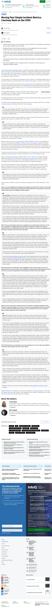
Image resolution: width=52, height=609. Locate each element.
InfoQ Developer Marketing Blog (7, 561)
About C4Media (5, 556)
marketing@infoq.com (5, 606)
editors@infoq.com (27, 602)
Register (42, 1)
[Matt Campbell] (2, 33)
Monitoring (25, 428)
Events (3, 547)
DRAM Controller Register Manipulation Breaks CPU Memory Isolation (10, 470)
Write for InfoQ (5, 549)
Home (3, 539)
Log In (3, 543)
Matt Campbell (6, 32)
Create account (5, 541)
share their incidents (38, 390)
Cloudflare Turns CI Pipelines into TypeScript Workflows (14, 450)
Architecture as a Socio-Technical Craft (31, 473)
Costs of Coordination (32, 143)
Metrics (11, 432)
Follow (48, 28)
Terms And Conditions (45, 603)
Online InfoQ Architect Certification (31, 548)
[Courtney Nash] (2, 28)
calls (27, 87)
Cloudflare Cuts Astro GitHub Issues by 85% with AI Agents (32, 470)
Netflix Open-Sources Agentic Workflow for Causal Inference (38, 443)
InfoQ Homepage (4, 11)
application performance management (31, 430)
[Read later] (8, 38)
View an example (13, 492)
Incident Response (20, 432)
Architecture (34, 428)
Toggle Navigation (2, 1)
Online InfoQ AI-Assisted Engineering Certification (32, 560)
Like (4, 38)
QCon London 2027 (33, 570)
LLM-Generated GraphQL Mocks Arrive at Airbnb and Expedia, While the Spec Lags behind (10, 478)
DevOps (12, 422)
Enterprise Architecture (15, 428)
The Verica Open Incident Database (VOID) (11, 70)
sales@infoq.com (15, 602)
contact (9, 393)
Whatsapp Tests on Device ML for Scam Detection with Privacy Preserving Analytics (32, 477)
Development (6, 466)
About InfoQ (4, 553)
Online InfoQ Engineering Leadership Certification (31, 554)
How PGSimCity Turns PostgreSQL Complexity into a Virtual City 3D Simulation (13, 445)
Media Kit (3, 558)
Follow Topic (45, 421)
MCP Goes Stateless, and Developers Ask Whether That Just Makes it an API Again (14, 448)
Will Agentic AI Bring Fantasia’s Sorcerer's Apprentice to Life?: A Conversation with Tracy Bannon (39, 456)
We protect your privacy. (6, 532)
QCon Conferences (5, 545)
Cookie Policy (37, 604)
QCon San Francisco (33, 564)
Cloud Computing (30, 432)
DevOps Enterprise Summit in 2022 (18, 256)
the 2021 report (29, 84)
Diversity (3, 564)
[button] (12, 530)
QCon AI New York (32, 567)
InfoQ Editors (4, 551)
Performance (45, 430)
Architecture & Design (30, 466)
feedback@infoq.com (5, 602)
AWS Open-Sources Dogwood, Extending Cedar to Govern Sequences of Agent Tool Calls (14, 453)
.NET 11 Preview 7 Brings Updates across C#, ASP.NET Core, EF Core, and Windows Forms (39, 453)
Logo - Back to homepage (7, 1)
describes (29, 104)
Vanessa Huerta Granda (11, 156)
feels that (34, 156)
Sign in (48, 1)
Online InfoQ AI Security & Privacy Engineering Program (32, 543)
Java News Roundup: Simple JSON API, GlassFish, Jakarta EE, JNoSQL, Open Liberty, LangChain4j (39, 450)
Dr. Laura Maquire (20, 141)
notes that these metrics (29, 158)
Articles (10, 11)
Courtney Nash (7, 28)
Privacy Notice (37, 603)
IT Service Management (15, 430)
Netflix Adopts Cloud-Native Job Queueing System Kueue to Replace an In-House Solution (14, 443)
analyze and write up (9, 392)
